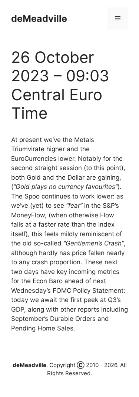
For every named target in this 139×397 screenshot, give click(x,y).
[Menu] (117, 18)
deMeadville (39, 18)
